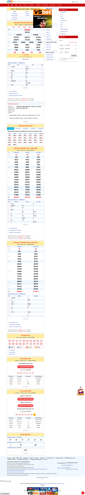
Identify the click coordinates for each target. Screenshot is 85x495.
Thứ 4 (61, 14)
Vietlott (25, 5)
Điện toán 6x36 (15, 15)
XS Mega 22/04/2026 (32, 360)
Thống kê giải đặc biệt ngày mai (36, 459)
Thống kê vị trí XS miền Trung (15, 326)
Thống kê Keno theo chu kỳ (69, 457)
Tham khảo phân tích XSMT (14, 324)
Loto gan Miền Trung (13, 322)
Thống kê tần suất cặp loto (23, 459)
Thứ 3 (61, 22)
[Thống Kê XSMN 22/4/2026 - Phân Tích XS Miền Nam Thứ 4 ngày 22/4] (11, 109)
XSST (20, 238)
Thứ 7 (61, 27)
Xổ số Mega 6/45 (25, 358)
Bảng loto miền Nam (12, 199)
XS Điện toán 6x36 (64, 29)
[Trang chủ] (8, 5)
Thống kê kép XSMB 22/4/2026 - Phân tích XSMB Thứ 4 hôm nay (23, 118)
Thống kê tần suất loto (12, 459)
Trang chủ (9, 457)
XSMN (16, 5)
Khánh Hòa (35, 246)
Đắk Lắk (48, 36)
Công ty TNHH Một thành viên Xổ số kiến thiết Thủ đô (37, 469)
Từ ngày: (61, 45)
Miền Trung (48, 46)
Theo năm (33, 128)
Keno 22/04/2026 (23, 337)
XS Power (17, 392)
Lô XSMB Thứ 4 (21, 62)
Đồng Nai (27, 13)
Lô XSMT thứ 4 (22, 293)
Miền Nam (48, 49)
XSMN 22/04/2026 (30, 150)
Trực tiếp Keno (12, 350)
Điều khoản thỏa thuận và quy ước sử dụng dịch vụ (16, 470)
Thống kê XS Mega (50, 52)
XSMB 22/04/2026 (28, 24)
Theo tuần (18, 128)
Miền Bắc (48, 44)
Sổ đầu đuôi (52, 5)
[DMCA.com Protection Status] (61, 468)
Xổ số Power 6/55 (25, 391)
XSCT (20, 237)
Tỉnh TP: (61, 52)
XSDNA (20, 329)
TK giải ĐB (11, 128)
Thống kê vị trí (42, 457)
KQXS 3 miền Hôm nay (13, 93)
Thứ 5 (61, 24)
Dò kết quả (74, 55)
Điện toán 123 (14, 19)
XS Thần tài (14, 17)
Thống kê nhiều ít (49, 57)
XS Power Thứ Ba (23, 392)
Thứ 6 (61, 16)
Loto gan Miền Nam (13, 228)
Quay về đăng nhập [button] (5, 493)
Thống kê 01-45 (49, 54)
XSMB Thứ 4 (20, 24)
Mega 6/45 (14, 13)
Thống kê (38, 5)
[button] (42, 479)
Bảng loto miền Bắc (12, 62)
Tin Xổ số (59, 5)
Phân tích (31, 5)
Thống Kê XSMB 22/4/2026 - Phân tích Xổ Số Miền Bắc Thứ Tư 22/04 (24, 115)
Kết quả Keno (25, 335)
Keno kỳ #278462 (31, 337)
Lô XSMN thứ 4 (21, 199)
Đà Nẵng (19, 246)
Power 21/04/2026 (32, 392)
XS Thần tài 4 (63, 33)
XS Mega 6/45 (63, 12)
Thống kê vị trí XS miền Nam (15, 232)
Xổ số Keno (31, 457)
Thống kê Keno (12, 352)
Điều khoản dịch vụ (40, 483)
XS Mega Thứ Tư (23, 360)
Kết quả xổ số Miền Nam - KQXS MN (25, 148)
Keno (17, 337)
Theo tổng (40, 128)
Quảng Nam (48, 39)
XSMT (20, 5)
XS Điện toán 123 (63, 31)
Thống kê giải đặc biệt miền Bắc (15, 95)
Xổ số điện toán (25, 434)
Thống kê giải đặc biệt (25, 126)
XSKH (20, 331)
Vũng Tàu (48, 34)
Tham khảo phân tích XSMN (14, 230)
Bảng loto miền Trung (13, 293)
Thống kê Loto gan (50, 457)
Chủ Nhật (62, 18)
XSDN (20, 235)
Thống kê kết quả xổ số (13, 103)
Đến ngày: (62, 48)
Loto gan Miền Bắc (13, 91)
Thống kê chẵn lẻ (49, 59)
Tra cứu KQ (45, 5)
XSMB (12, 5)
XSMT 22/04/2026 (30, 244)
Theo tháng (25, 128)
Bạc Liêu (48, 30)
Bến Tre (48, 32)
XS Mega (17, 360)
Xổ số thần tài (10, 447)
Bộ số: (61, 40)
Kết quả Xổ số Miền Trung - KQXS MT (25, 242)
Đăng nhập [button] (76, 1)
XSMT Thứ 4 (23, 244)
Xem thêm (25, 87)
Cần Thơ (27, 11)
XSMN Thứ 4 (23, 150)
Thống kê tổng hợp (59, 457)
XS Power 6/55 (63, 20)
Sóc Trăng (27, 15)
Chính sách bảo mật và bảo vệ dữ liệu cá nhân (15, 472)
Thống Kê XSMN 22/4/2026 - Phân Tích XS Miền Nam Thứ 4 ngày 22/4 (28, 107)
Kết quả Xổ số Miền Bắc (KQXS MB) (25, 22)
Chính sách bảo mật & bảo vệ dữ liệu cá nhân (55, 483)
